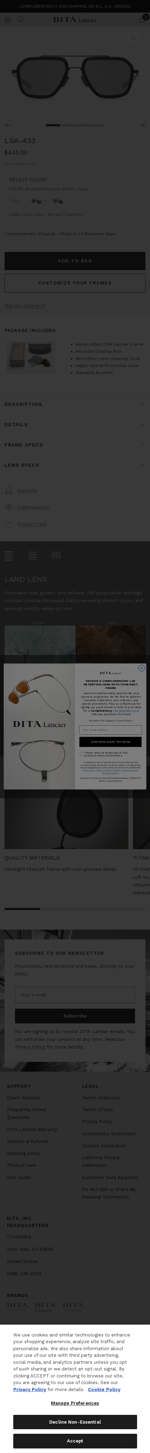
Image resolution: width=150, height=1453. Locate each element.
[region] (75, 1389)
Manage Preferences (75, 1403)
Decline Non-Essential (75, 1422)
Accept (75, 1441)
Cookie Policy (104, 1389)
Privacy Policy (29, 1389)
